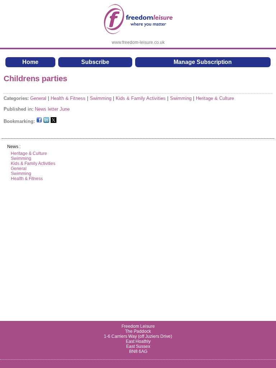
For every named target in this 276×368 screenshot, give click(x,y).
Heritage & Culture (215, 98)
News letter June (52, 109)
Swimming (100, 98)
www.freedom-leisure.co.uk (138, 42)
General (38, 98)
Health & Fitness (68, 98)
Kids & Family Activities (141, 98)
